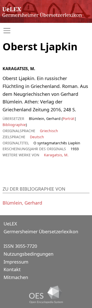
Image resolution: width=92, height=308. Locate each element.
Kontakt (12, 269)
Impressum (16, 262)
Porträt (68, 118)
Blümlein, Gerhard (22, 203)
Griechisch (49, 130)
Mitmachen (16, 277)
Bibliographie (14, 124)
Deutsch (37, 136)
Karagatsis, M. (56, 154)
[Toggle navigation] (46, 30)
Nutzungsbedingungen (28, 254)
